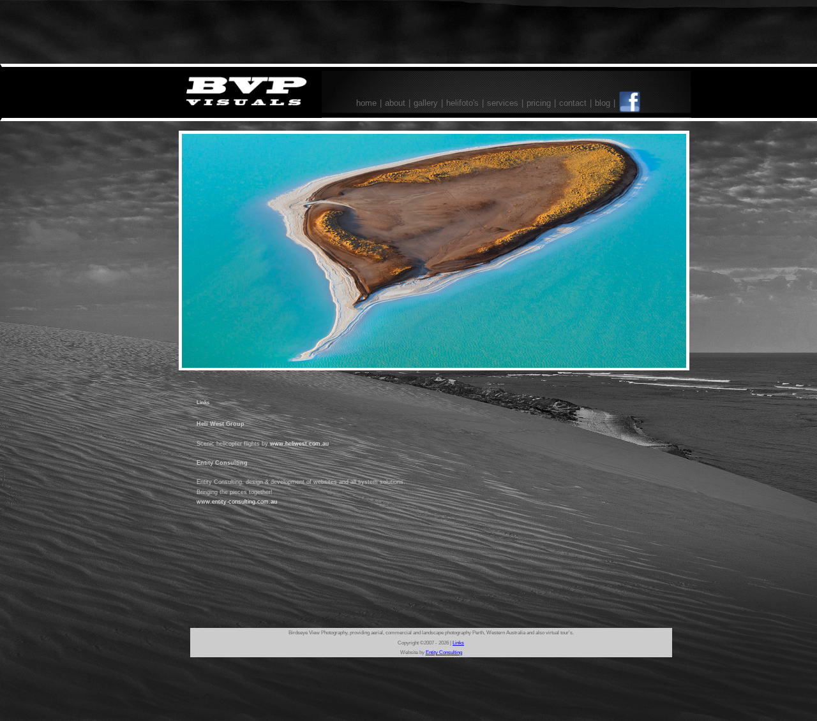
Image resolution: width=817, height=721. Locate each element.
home (366, 103)
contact (573, 103)
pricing (539, 103)
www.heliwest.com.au (299, 444)
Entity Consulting (444, 652)
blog (602, 103)
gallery (426, 103)
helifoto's (462, 103)
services (502, 103)
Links (458, 643)
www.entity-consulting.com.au (237, 502)
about (395, 103)
